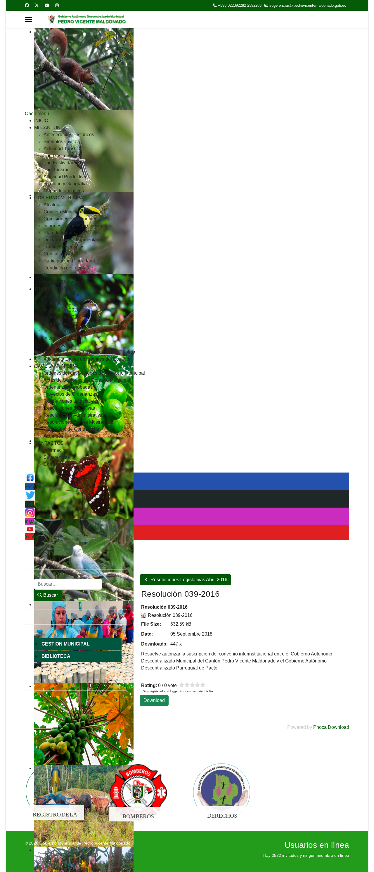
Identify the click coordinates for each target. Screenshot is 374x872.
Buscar (50, 595)
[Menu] (28, 19)
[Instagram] (57, 5)
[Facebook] (27, 5)
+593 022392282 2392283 (240, 6)
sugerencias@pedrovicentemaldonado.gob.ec (307, 6)
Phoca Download (331, 727)
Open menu (37, 113)
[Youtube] (47, 5)
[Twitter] (37, 5)
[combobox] (68, 584)
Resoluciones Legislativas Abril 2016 (188, 579)
